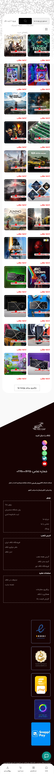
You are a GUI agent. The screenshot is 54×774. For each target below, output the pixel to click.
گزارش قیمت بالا (42, 599)
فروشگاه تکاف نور (42, 566)
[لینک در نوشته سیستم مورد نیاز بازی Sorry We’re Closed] (39, 75)
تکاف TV (8, 505)
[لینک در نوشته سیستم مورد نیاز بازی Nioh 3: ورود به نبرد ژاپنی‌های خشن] (15, 190)
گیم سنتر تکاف (43, 561)
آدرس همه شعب (42, 557)
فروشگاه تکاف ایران (12, 542)
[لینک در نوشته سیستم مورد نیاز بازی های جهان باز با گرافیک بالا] (15, 161)
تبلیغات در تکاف (11, 580)
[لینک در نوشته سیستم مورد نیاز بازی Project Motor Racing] (39, 161)
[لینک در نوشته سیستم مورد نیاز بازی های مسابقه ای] (39, 219)
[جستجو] (25, 21)
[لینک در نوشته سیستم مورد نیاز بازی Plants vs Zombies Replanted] (15, 364)
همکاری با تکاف (43, 594)
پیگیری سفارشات (42, 589)
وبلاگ (47, 529)
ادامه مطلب (45, 60)
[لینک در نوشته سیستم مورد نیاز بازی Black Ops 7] (15, 248)
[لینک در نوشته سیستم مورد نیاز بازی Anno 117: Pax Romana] (15, 219)
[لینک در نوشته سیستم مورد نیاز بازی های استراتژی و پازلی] (39, 190)
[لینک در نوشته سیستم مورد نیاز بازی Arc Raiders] (39, 277)
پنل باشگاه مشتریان (13, 510)
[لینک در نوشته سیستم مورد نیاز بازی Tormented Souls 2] (39, 103)
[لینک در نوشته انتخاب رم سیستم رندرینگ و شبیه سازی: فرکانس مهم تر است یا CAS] (39, 132)
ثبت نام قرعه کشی (12, 514)
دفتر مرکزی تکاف (11, 547)
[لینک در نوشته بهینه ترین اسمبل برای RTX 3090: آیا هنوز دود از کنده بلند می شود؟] (15, 306)
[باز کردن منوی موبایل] (46, 29)
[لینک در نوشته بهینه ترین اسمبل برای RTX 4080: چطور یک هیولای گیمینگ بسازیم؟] (39, 335)
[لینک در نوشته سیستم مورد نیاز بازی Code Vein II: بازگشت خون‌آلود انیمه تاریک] (15, 46)
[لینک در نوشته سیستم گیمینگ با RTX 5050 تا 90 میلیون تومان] (39, 306)
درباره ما (46, 519)
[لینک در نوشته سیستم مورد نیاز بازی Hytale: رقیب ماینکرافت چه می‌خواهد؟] (15, 132)
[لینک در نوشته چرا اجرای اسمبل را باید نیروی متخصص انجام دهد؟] (15, 75)
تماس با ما (45, 524)
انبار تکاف (8, 552)
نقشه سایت (9, 585)
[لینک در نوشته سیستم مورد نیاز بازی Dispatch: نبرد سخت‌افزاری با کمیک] (39, 248)
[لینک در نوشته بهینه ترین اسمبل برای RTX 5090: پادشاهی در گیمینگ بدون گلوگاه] (15, 277)
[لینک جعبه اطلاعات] (35, 490)
